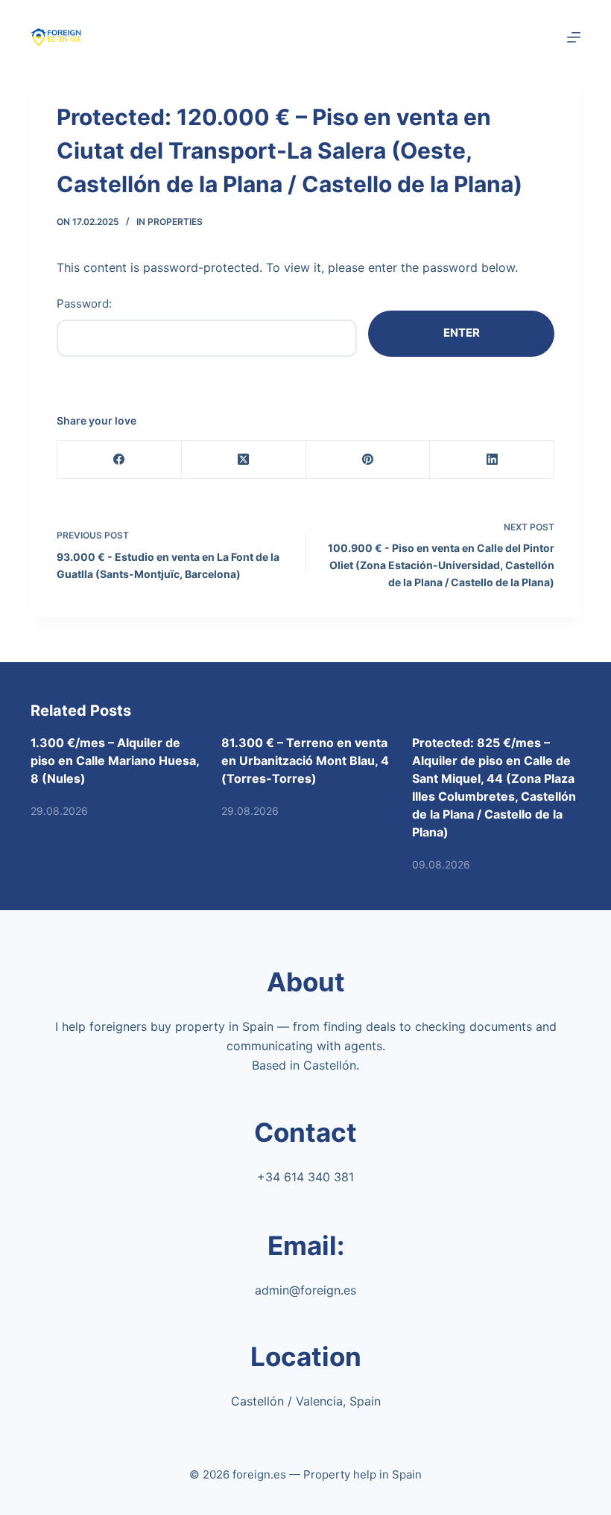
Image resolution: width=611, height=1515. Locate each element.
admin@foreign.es (305, 1290)
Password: (84, 303)
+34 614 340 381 (305, 1176)
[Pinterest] (368, 460)
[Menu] (573, 37)
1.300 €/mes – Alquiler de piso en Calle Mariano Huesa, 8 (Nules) (115, 760)
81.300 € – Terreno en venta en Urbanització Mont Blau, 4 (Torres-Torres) (305, 760)
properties (175, 221)
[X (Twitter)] (244, 460)
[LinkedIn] (492, 460)
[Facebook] (119, 460)
